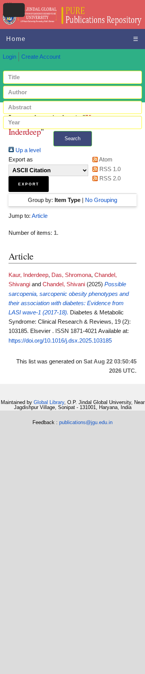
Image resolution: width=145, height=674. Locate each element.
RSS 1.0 (109, 169)
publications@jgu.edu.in (86, 422)
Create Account (40, 57)
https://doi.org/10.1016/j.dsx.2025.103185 (60, 341)
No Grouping (101, 200)
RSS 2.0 (109, 178)
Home (16, 39)
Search (72, 138)
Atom (105, 159)
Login (9, 57)
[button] (29, 184)
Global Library (49, 402)
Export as (21, 159)
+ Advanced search (72, 151)
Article (40, 216)
